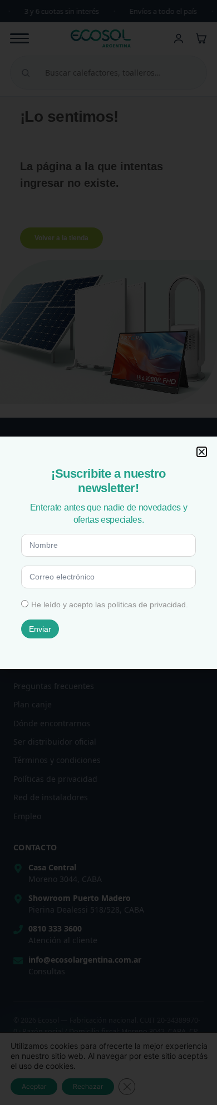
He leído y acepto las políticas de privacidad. (109, 604)
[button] (202, 452)
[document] (108, 552)
